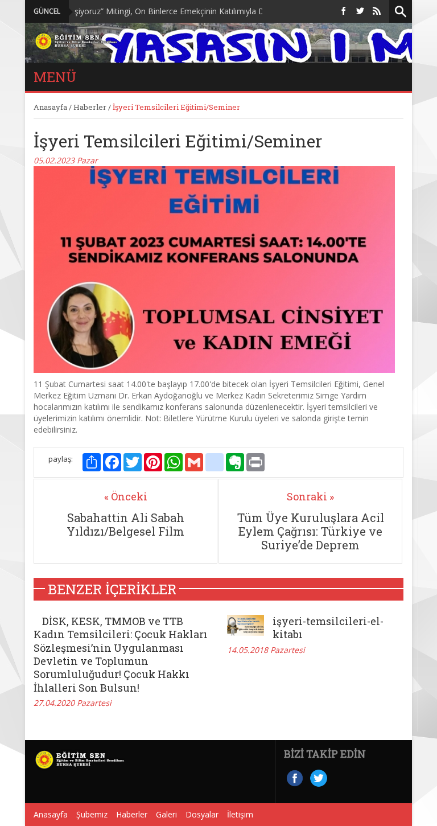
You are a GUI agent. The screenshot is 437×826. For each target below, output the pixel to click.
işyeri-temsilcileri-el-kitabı (328, 627)
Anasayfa (50, 107)
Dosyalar (201, 814)
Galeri (166, 814)
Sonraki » (310, 496)
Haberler (89, 107)
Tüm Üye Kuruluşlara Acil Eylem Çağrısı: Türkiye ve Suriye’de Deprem (310, 531)
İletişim (240, 814)
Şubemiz (92, 814)
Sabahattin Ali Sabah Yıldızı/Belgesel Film (125, 524)
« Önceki (125, 496)
